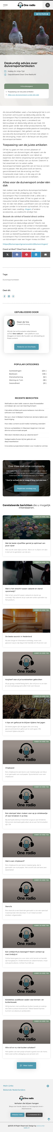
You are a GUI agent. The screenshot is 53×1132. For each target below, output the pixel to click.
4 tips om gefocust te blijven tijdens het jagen (25, 722)
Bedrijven (13, 374)
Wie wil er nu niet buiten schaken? (20, 1047)
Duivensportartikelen (11, 280)
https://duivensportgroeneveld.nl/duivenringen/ (25, 244)
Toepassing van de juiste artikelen (21, 92)
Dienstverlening (16, 377)
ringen (28, 209)
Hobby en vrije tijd (16, 71)
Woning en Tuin (16, 380)
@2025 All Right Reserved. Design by (26, 1127)
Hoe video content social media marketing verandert (25, 424)
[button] (5, 4)
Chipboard (9, 768)
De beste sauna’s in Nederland (18, 636)
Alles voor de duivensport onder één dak (23, 95)
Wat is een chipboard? (15, 861)
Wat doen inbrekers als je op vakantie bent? (21, 435)
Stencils (8, 906)
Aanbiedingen (15, 371)
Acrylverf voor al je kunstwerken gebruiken (23, 679)
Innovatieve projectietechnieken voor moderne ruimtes (26, 446)
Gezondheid (14, 383)
